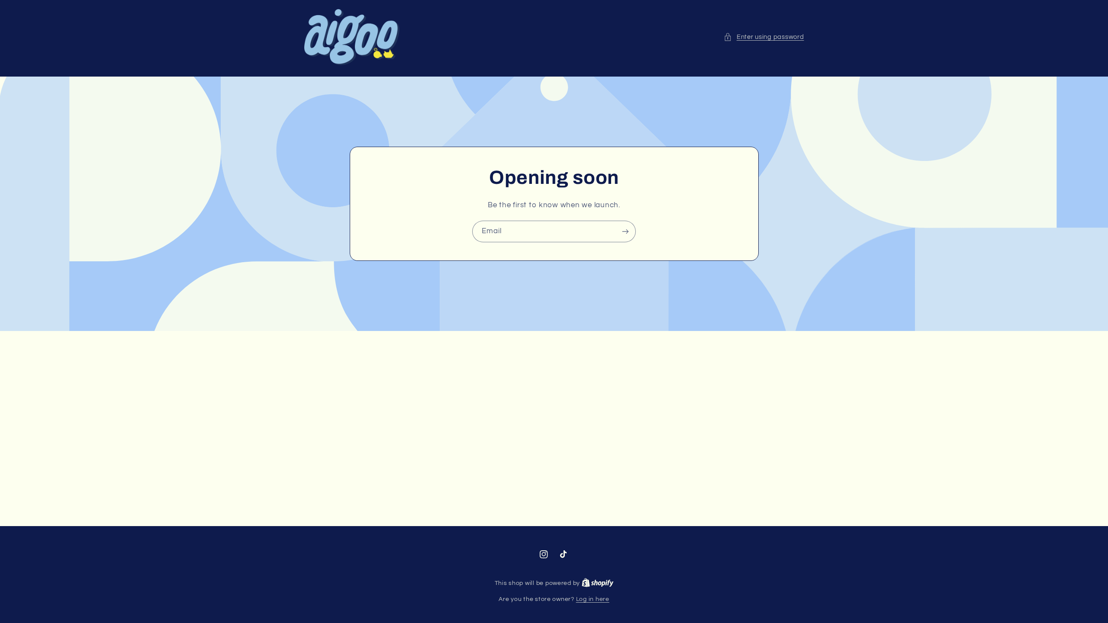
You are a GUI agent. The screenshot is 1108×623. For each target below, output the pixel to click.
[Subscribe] (625, 231)
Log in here (592, 599)
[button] (764, 37)
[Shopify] (598, 583)
